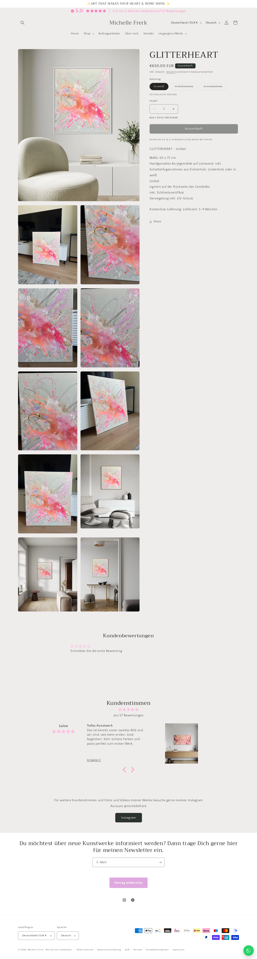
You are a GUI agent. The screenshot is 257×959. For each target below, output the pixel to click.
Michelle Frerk (35, 950)
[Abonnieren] (160, 862)
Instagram (128, 817)
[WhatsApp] (248, 950)
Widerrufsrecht (85, 949)
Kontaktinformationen (157, 949)
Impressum (178, 949)
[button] (22, 22)
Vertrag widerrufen (128, 883)
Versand (171, 72)
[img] (128, 710)
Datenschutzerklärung (109, 949)
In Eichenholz (186, 87)
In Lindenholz (215, 87)
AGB (127, 949)
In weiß (161, 87)
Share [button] (157, 221)
